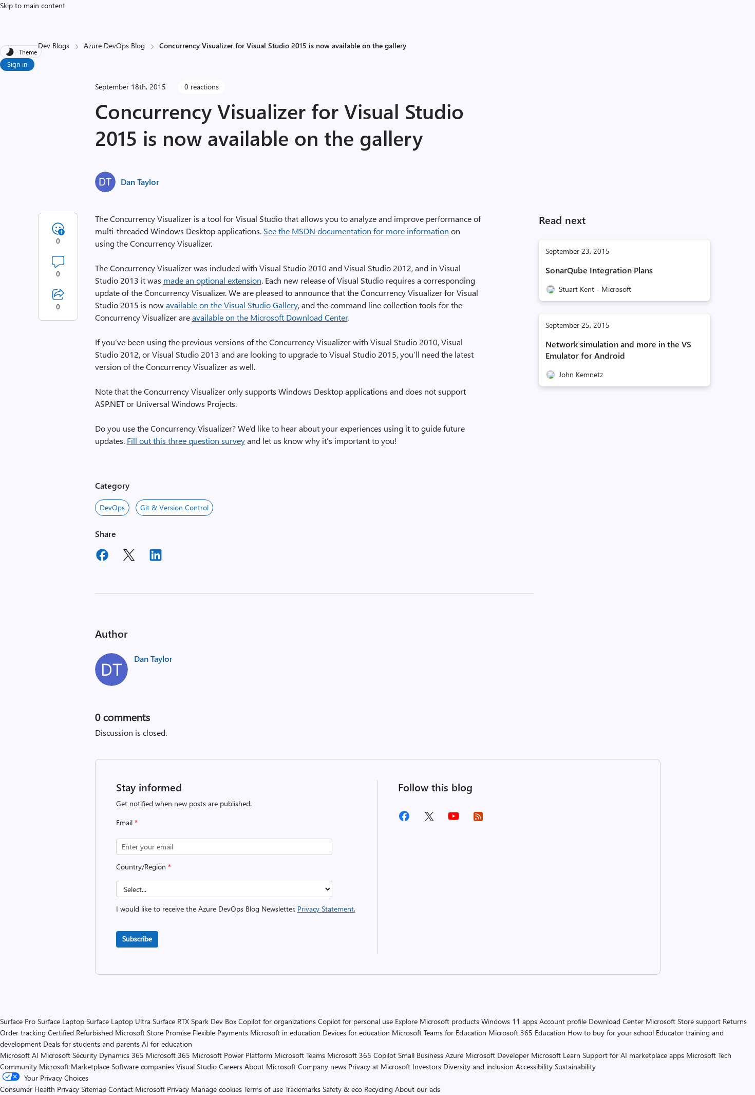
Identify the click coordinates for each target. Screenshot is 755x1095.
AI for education (167, 1044)
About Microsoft (270, 1066)
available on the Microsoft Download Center (270, 317)
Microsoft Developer (497, 1055)
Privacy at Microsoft (379, 1066)
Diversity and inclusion (478, 1066)
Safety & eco (342, 1089)
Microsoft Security (69, 1055)
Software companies (142, 1066)
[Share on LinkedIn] (155, 556)
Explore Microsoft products (437, 1021)
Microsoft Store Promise (153, 1032)
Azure (454, 1055)
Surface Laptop (60, 1021)
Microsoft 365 (168, 1055)
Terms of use (263, 1089)
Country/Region (143, 866)
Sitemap (93, 1089)
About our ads (417, 1089)
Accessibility (534, 1066)
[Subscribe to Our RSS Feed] (478, 820)
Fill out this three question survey (186, 440)
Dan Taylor (140, 181)
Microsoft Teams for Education (439, 1032)
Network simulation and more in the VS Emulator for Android (618, 350)
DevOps (112, 507)
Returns (735, 1021)
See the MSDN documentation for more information (356, 231)
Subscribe (137, 938)
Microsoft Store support (683, 1021)
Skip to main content (32, 5)
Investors (426, 1066)
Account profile (563, 1021)
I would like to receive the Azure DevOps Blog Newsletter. (235, 909)
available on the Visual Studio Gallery (232, 305)
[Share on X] (129, 556)
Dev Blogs (53, 45)
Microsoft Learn (555, 1055)
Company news (322, 1066)
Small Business (420, 1055)
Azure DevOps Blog (114, 45)
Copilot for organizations (277, 1021)
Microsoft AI (19, 1055)
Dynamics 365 (121, 1055)
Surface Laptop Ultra (118, 1021)
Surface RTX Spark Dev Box (194, 1021)
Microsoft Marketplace (74, 1066)
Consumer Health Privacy (39, 1089)
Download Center (616, 1021)
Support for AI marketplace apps (633, 1055)
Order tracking (23, 1032)
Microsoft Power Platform (232, 1055)
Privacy (179, 1089)
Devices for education (356, 1032)
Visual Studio (196, 1066)
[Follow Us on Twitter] (429, 820)
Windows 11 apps (509, 1021)
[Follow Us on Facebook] (404, 820)
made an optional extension (212, 280)
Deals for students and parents (91, 1044)
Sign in (17, 64)
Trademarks (302, 1089)
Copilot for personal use (355, 1021)
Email (127, 822)
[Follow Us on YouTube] (453, 820)
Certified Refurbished (80, 1032)
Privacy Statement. (326, 909)
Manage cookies (216, 1089)
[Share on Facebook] (102, 556)
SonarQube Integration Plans (599, 270)
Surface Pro (17, 1021)
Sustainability (575, 1066)
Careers (230, 1066)
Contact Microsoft (136, 1089)
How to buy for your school (611, 1032)
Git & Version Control (174, 507)
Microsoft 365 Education (526, 1032)
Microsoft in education (285, 1032)
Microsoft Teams (299, 1055)
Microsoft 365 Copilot (361, 1055)
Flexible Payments (220, 1032)
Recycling (378, 1089)
